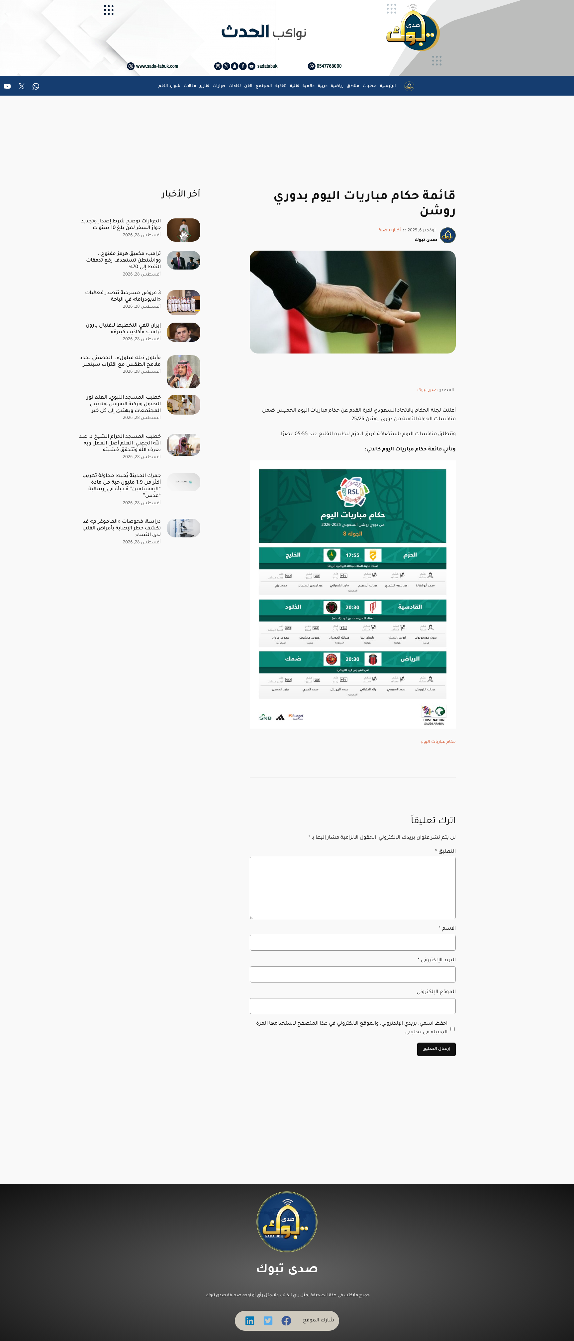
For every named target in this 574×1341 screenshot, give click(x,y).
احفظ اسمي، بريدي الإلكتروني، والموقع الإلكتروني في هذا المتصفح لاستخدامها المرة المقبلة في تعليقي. (351, 1028)
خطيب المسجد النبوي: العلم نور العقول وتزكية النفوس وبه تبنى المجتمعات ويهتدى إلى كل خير (124, 404)
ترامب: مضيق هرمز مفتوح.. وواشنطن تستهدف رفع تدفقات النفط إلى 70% (123, 260)
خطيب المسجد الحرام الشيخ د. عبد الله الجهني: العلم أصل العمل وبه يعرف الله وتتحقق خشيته (120, 443)
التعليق (445, 852)
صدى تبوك (427, 390)
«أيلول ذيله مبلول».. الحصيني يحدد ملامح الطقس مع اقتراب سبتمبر (120, 361)
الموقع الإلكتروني (436, 992)
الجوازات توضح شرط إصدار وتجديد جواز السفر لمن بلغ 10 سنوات (121, 225)
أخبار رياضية (390, 230)
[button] (286, 1320)
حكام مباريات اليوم (438, 742)
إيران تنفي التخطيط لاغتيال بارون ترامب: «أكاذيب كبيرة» (123, 329)
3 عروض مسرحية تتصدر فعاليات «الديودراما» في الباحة (123, 296)
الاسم (447, 929)
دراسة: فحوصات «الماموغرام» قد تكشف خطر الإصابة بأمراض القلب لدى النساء (121, 528)
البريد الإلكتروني (437, 960)
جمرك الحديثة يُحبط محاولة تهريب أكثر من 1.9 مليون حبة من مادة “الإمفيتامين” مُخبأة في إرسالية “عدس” (121, 486)
